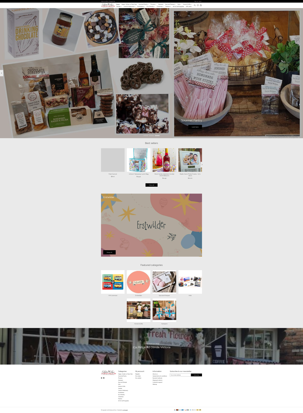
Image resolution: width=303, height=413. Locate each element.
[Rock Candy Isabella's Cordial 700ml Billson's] (164, 160)
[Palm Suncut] (113, 160)
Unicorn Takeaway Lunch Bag (138, 174)
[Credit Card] (175, 410)
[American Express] (182, 410)
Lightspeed (125, 410)
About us (155, 374)
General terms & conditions (160, 376)
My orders (138, 376)
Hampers (160, 4)
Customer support (157, 382)
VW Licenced (112, 295)
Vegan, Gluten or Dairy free (129, 4)
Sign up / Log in (198, 1)
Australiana (121, 392)
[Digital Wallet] (194, 410)
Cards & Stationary (123, 390)
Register (137, 374)
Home (118, 4)
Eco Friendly (121, 394)
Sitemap (155, 384)
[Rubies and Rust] (108, 5)
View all (151, 185)
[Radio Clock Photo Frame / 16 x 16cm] (190, 160)
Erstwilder (138, 295)
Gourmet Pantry (122, 376)
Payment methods (157, 378)
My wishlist (138, 378)
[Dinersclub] (190, 410)
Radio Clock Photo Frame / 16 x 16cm (190, 174)
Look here (195, 127)
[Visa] (180, 410)
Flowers (120, 378)
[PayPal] (197, 410)
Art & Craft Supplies (178, 6)
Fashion (120, 398)
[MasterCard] (177, 410)
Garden (120, 388)
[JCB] (188, 410)
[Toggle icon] (195, 5)
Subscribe (196, 375)
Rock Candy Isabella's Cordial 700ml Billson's (164, 174)
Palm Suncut (113, 174)
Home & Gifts (138, 324)
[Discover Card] (185, 410)
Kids (190, 295)
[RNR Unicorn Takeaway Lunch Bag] (138, 160)
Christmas (120, 396)
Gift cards (189, 6)
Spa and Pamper (164, 295)
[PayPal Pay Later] (200, 410)
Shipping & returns (157, 380)
